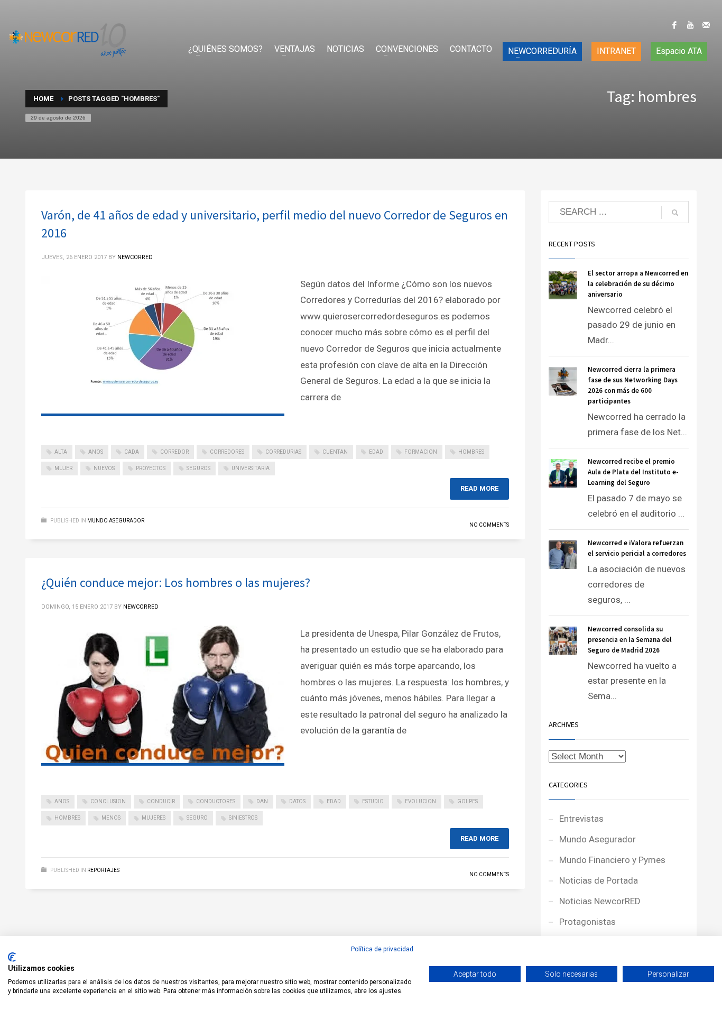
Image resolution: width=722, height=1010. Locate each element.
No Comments (489, 525)
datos (297, 801)
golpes (467, 801)
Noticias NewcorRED (600, 901)
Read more (479, 488)
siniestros (243, 818)
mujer (63, 468)
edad (376, 452)
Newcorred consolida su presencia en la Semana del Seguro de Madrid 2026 (630, 640)
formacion (420, 452)
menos (111, 818)
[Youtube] (690, 25)
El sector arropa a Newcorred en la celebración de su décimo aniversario (638, 284)
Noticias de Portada (598, 880)
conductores (215, 801)
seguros (198, 468)
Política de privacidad (382, 949)
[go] (675, 212)
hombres (471, 452)
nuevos (104, 468)
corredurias (283, 452)
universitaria (251, 468)
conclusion (108, 801)
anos (95, 452)
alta (60, 452)
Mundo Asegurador (115, 521)
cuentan (335, 452)
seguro (197, 818)
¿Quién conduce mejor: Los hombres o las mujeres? (175, 582)
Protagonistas (587, 921)
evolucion (420, 801)
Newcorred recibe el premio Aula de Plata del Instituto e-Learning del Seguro (633, 472)
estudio (373, 801)
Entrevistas (581, 818)
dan (262, 801)
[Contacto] (706, 25)
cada (131, 452)
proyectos (150, 468)
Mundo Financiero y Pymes (612, 860)
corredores (227, 452)
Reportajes (103, 870)
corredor (174, 452)
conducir (161, 801)
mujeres (153, 818)
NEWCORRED (135, 257)
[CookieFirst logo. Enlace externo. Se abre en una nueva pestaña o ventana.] (12, 957)
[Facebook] (674, 25)
